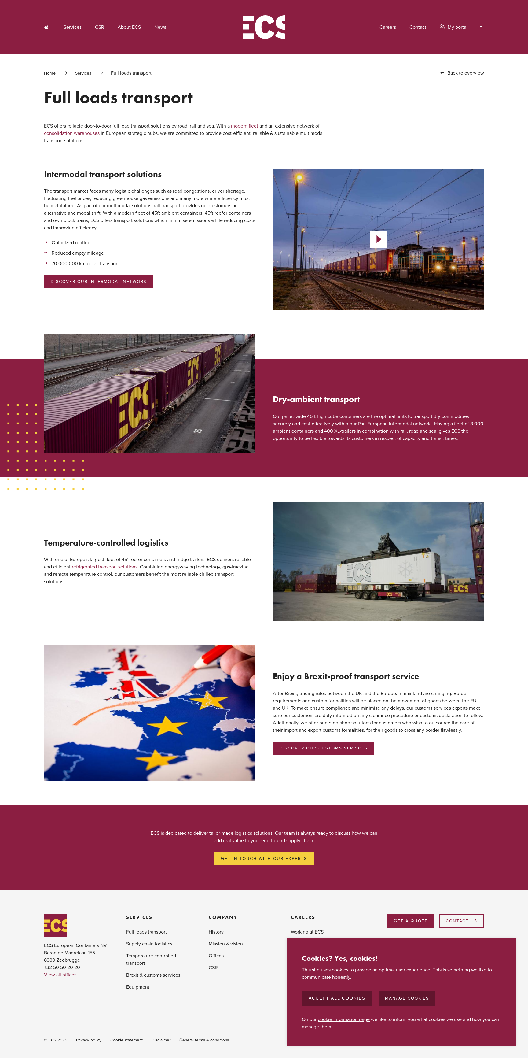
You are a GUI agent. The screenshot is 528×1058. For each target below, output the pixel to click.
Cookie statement (126, 1040)
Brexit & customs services (153, 975)
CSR (99, 27)
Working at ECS (307, 932)
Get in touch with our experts (264, 858)
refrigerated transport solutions (105, 567)
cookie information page (344, 1019)
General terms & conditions (204, 1040)
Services (73, 27)
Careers (388, 27)
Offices (216, 956)
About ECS (129, 27)
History (216, 932)
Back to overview (465, 73)
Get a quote (411, 921)
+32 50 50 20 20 (62, 967)
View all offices (60, 975)
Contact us (461, 921)
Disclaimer (161, 1040)
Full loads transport (146, 932)
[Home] (264, 27)
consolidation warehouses (72, 133)
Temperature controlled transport (151, 959)
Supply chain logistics (149, 944)
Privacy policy (88, 1040)
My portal (458, 27)
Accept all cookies (337, 998)
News (160, 27)
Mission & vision (226, 944)
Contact (417, 27)
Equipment (137, 987)
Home (47, 27)
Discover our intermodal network (99, 281)
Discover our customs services (324, 748)
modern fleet (244, 126)
